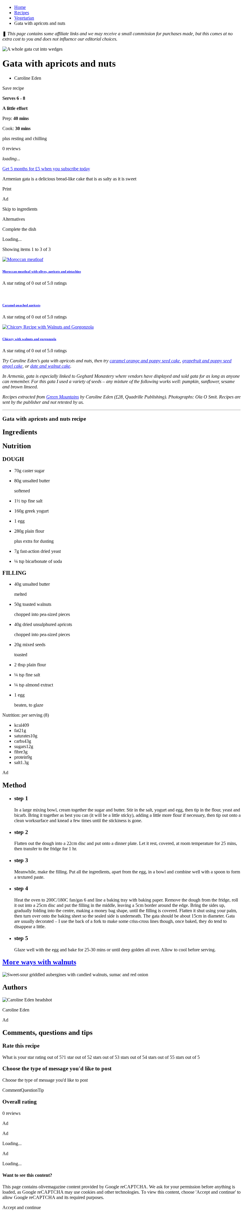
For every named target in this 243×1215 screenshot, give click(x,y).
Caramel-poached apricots (21, 305)
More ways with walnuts (39, 962)
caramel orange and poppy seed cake (145, 360)
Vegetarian (24, 17)
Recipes (21, 12)
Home (20, 7)
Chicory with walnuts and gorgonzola (29, 339)
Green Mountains (62, 396)
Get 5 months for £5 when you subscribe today (46, 168)
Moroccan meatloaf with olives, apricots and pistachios (41, 271)
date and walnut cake (50, 366)
